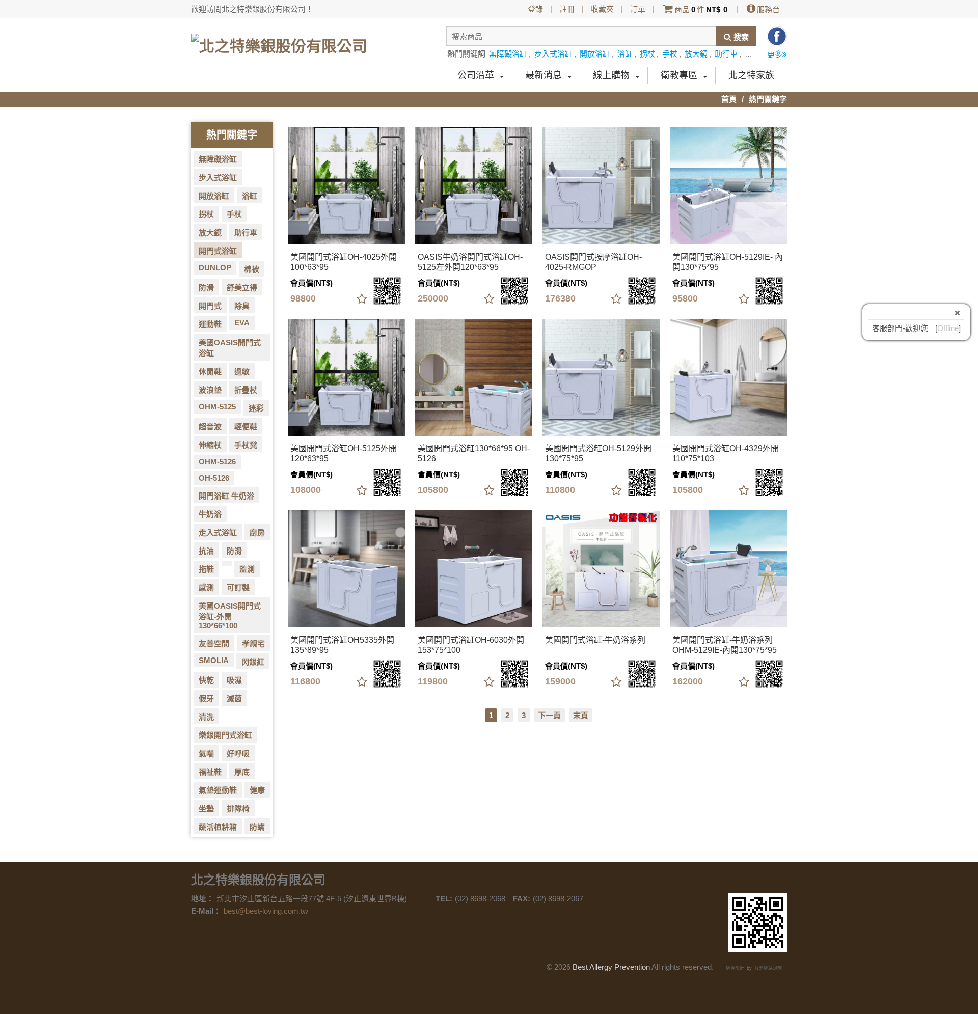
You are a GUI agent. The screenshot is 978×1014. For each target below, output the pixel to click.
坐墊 (206, 808)
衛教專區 (679, 75)
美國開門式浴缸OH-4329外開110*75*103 (725, 453)
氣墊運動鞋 (218, 790)
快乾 (206, 680)
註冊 (567, 9)
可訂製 (238, 587)
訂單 (637, 9)
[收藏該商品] (362, 299)
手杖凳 (245, 445)
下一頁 (549, 715)
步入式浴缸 (553, 53)
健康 (257, 790)
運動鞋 (210, 324)
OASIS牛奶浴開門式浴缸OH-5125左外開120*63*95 (470, 262)
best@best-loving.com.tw (266, 911)
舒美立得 (242, 287)
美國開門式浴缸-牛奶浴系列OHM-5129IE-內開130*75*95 (724, 645)
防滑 (206, 287)
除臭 (242, 306)
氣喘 (206, 753)
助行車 (726, 53)
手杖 (669, 53)
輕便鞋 (245, 426)
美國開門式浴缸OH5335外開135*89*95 (342, 645)
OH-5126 (214, 478)
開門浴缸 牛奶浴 (226, 495)
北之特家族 (751, 75)
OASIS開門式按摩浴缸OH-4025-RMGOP (593, 262)
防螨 (257, 827)
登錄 (535, 9)
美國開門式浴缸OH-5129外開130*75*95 (598, 453)
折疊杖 (245, 390)
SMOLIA (214, 660)
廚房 (257, 532)
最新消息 (543, 75)
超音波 (210, 426)
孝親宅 (253, 643)
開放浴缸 (595, 53)
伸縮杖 (210, 445)
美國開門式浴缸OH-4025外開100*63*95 (343, 262)
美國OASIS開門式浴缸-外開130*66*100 (230, 615)
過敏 (242, 371)
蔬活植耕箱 (218, 827)
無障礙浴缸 (508, 53)
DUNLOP (215, 267)
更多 (774, 54)
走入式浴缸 (218, 532)
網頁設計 (735, 968)
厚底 (242, 772)
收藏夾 (602, 9)
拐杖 (647, 53)
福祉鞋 (210, 772)
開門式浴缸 (218, 250)
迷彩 (256, 408)
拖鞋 (206, 569)
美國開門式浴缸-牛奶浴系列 (595, 640)
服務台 (768, 9)
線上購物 (611, 75)
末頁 (580, 715)
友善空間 (214, 643)
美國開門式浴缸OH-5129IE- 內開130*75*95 (727, 262)
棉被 (251, 269)
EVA (242, 322)
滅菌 (234, 698)
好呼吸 (238, 753)
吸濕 (234, 680)
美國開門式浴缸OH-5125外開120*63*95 (343, 453)
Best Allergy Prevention (611, 967)
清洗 (206, 716)
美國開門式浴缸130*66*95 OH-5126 (474, 453)
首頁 (729, 99)
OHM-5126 (217, 461)
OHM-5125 (217, 406)
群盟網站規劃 (768, 968)
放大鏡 (696, 53)
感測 (206, 587)
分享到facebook (777, 36)
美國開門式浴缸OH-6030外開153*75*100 (471, 645)
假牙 (206, 698)
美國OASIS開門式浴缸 (230, 348)
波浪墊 (210, 390)
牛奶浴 (210, 514)
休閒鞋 (210, 371)
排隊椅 (238, 808)
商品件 (700, 9)
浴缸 (625, 53)
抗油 (206, 550)
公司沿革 (475, 75)
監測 (247, 569)
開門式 (210, 306)
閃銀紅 (252, 661)
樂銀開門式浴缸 (225, 735)
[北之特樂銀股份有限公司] (279, 42)
